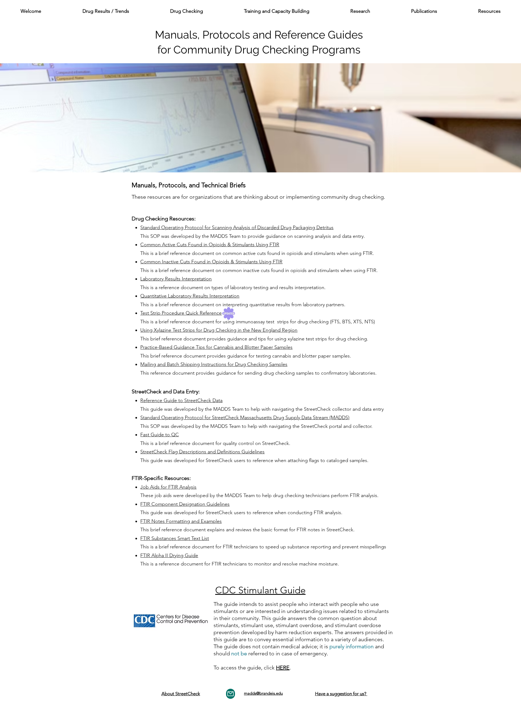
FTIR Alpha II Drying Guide (169, 555)
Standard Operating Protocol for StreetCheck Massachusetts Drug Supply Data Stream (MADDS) (245, 418)
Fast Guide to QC (159, 435)
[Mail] (230, 694)
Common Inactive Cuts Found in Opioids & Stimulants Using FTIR (211, 262)
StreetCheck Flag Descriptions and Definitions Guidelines (202, 452)
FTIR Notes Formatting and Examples (181, 521)
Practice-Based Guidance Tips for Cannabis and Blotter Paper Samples (216, 347)
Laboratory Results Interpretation (176, 279)
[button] (106, 11)
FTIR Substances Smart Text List (174, 538)
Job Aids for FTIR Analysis (168, 487)
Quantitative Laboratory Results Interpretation (189, 296)
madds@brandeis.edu (263, 693)
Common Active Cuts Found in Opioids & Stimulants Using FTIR (209, 245)
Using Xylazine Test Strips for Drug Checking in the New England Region (218, 330)
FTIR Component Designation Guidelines (185, 504)
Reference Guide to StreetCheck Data (181, 400)
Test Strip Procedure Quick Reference (181, 313)
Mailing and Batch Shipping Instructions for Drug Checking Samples (213, 364)
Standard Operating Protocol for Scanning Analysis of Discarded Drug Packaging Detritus (236, 227)
